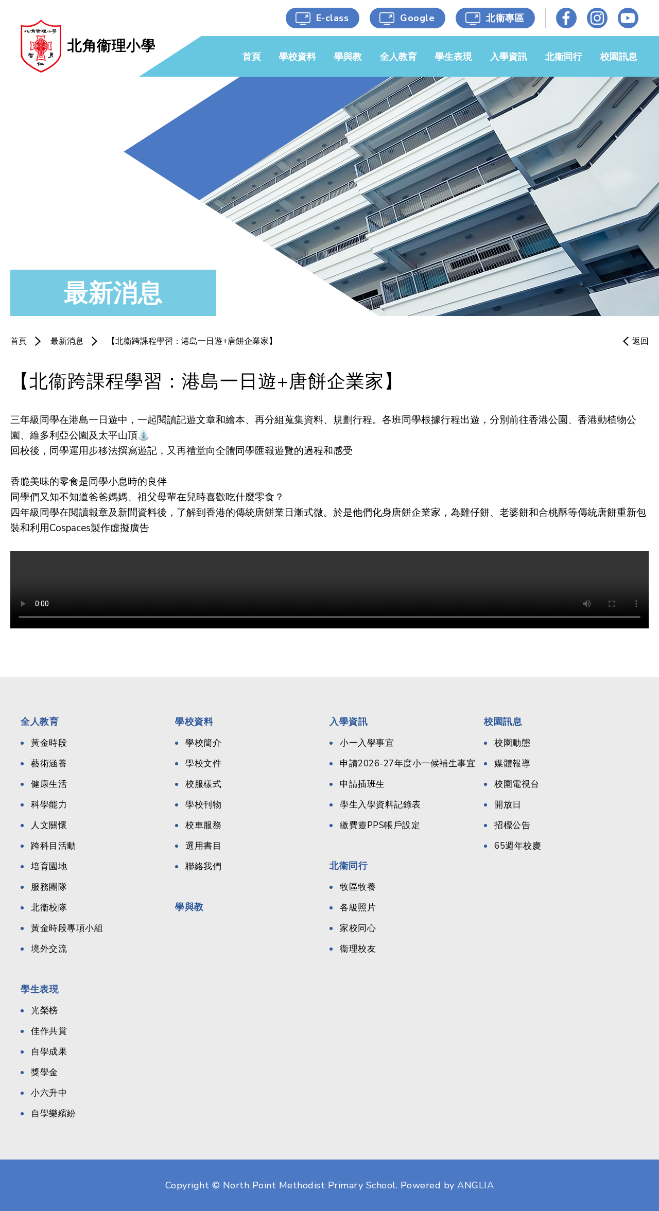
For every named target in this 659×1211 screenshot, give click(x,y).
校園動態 (512, 743)
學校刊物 (203, 805)
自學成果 (49, 1052)
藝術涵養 (49, 763)
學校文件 (203, 763)
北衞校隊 (49, 908)
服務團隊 (49, 887)
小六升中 (49, 1093)
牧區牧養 (358, 887)
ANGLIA (475, 1185)
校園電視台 (517, 784)
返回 (640, 341)
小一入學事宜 (367, 743)
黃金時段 (49, 743)
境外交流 (49, 949)
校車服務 (203, 825)
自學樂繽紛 (53, 1113)
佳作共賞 (49, 1031)
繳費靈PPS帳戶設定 (380, 825)
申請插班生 (362, 784)
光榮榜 (44, 1010)
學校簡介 (203, 743)
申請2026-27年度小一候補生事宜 (407, 763)
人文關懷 (49, 825)
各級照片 (358, 908)
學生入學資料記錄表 (380, 805)
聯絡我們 (203, 866)
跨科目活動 (53, 846)
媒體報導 (512, 763)
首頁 (18, 341)
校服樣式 (203, 784)
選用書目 (203, 846)
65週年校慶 (517, 846)
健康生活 (49, 784)
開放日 (508, 805)
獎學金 (44, 1072)
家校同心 (358, 928)
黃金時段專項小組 (67, 928)
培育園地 (49, 866)
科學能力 (49, 805)
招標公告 (512, 825)
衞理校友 (358, 949)
